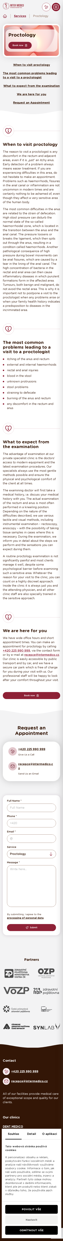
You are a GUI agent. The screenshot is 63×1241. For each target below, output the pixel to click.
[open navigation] (56, 7)
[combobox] (31, 854)
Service (11, 847)
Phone (11, 816)
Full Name (13, 800)
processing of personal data (25, 918)
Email (10, 831)
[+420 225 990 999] (46, 7)
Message (12, 862)
